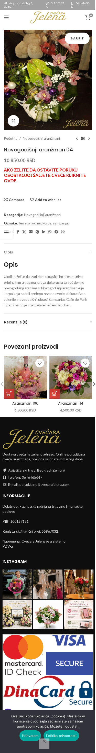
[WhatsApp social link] (50, 232)
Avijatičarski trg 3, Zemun (18, 5)
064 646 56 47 (79, 5)
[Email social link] (30, 232)
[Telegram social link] (56, 232)
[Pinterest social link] (37, 232)
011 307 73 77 (54, 5)
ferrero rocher (30, 223)
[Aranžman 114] (70, 377)
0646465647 (32, 477)
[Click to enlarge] (13, 120)
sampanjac (61, 223)
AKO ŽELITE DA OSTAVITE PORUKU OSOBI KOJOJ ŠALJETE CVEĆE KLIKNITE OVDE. (45, 175)
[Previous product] (77, 138)
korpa (46, 223)
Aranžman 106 (25, 403)
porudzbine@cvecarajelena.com (44, 484)
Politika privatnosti (61, 736)
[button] (9, 394)
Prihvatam (30, 736)
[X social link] (24, 232)
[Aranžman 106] (25, 377)
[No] (44, 743)
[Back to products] (83, 138)
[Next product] (89, 138)
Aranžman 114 (70, 403)
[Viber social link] (63, 232)
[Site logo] (48, 17)
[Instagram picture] (17, 584)
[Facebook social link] (18, 232)
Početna (10, 138)
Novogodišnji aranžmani (41, 138)
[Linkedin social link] (44, 232)
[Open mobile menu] (6, 17)
